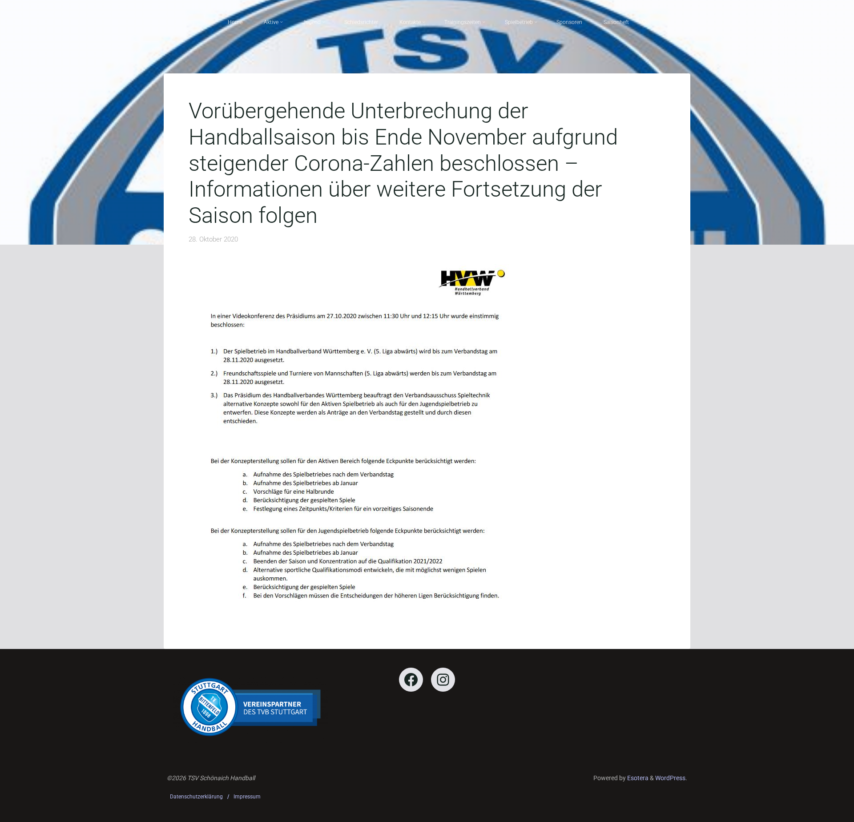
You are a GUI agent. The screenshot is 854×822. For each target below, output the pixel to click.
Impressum (247, 797)
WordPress (670, 778)
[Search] (645, 22)
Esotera (637, 778)
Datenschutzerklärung (196, 797)
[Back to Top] (819, 809)
